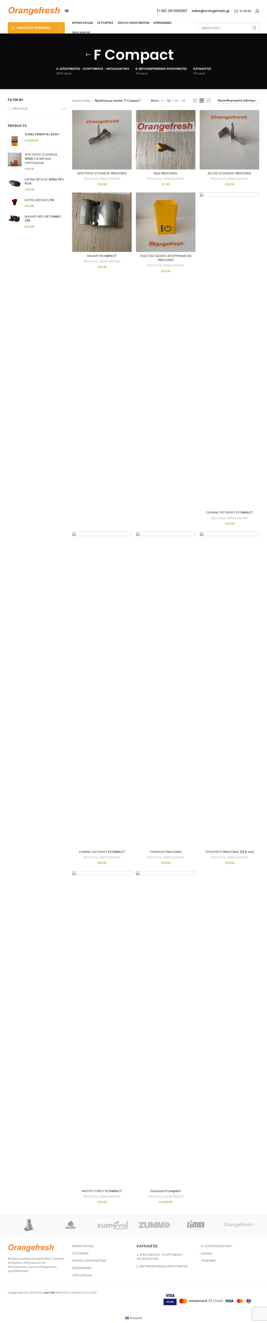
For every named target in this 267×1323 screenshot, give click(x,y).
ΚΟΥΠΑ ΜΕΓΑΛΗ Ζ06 (39, 200)
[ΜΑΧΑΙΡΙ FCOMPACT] (102, 222)
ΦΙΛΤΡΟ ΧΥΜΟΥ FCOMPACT (102, 1191)
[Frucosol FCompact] (165, 1029)
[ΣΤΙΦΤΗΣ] (29, 1225)
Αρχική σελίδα (81, 100)
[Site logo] (34, 10)
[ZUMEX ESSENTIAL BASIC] (15, 139)
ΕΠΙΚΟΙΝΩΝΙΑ (81, 1268)
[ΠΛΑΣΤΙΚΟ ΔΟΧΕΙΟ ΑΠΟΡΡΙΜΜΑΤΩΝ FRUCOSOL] (165, 222)
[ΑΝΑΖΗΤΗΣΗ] (254, 28)
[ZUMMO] (155, 1225)
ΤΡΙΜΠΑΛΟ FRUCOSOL (166, 852)
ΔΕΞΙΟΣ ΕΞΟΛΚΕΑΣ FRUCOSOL (229, 173)
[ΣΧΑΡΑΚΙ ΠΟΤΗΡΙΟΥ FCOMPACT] (102, 690)
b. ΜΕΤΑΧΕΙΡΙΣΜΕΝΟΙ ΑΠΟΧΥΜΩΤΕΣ (162, 1266)
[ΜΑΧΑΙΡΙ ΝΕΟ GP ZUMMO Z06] (15, 222)
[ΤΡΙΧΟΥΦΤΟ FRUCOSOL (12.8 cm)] (229, 690)
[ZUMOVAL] (113, 1225)
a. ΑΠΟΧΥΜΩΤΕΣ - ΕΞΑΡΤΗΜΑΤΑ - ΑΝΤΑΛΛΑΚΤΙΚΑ (160, 1257)
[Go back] (88, 55)
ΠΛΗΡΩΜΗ (208, 1260)
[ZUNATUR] (71, 1225)
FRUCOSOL (20, 108)
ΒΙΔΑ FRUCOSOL (165, 173)
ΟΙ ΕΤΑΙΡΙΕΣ (80, 1253)
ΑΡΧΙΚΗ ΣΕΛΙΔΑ (83, 1246)
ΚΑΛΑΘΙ (206, 1253)
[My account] (257, 11)
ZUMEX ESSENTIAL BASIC (42, 134)
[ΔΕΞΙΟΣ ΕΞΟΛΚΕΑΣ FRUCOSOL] (229, 139)
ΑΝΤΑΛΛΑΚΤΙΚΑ (110, 178)
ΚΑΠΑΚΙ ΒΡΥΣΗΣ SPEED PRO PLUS (44, 181)
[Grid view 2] (195, 100)
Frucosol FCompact (165, 1191)
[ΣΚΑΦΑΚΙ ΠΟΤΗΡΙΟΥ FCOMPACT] (229, 350)
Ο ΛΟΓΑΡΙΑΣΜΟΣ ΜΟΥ (216, 1246)
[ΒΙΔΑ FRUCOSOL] (165, 139)
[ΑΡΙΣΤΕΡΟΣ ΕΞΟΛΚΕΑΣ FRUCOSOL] (102, 139)
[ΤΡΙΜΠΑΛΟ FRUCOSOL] (165, 690)
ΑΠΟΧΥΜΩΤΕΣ (173, 1196)
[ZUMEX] (196, 1225)
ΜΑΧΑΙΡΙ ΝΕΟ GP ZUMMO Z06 (43, 219)
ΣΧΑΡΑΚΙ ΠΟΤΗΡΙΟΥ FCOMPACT (102, 852)
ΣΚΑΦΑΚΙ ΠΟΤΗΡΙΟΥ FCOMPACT (229, 512)
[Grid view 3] (202, 100)
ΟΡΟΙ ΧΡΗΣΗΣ (82, 1275)
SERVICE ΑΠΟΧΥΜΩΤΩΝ (89, 1260)
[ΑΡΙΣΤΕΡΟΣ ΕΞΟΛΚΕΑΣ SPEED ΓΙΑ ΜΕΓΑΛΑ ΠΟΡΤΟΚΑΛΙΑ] (15, 162)
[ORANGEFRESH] (238, 1225)
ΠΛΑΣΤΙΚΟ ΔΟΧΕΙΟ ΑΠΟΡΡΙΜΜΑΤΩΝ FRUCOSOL (165, 258)
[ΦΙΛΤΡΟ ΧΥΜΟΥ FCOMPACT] (102, 1029)
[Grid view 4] (208, 100)
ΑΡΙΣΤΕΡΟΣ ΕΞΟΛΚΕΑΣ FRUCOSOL (102, 173)
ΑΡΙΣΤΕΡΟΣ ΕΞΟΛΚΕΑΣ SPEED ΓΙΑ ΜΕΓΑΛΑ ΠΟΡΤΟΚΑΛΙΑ (41, 159)
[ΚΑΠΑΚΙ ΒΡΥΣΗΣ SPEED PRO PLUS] (15, 184)
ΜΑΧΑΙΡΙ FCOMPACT (102, 256)
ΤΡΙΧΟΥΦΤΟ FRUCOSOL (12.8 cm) (229, 852)
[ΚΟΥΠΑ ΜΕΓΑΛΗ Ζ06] (15, 203)
